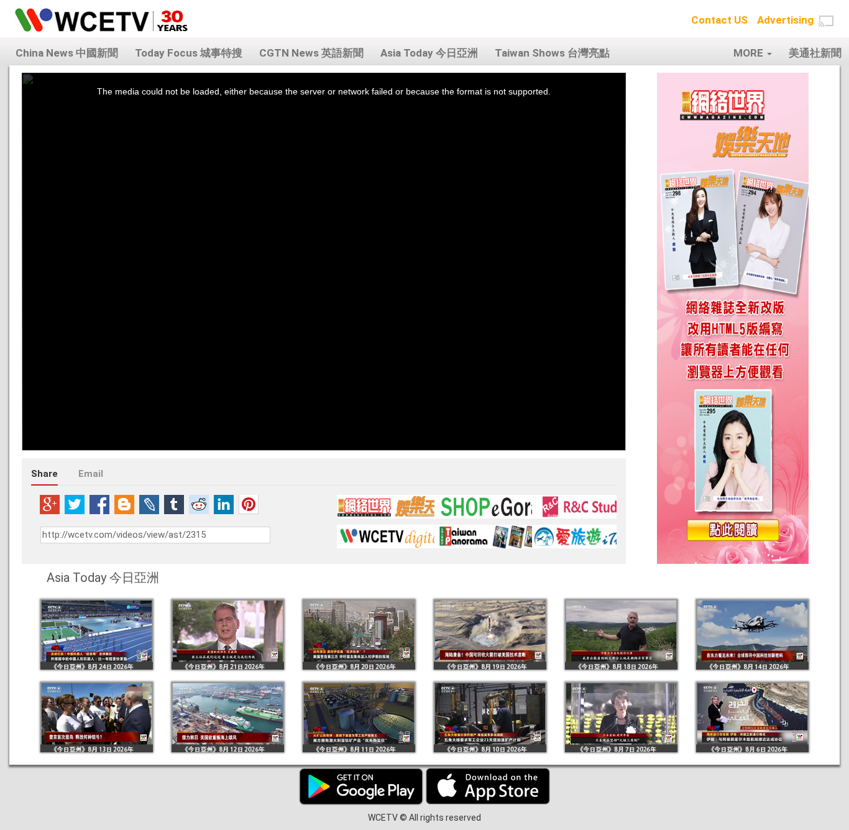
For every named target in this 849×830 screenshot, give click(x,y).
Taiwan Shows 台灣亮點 (552, 53)
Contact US (719, 20)
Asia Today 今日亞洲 (429, 53)
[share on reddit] (199, 504)
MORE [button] (749, 53)
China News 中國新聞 (67, 53)
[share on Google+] (50, 504)
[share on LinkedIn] (224, 504)
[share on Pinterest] (249, 504)
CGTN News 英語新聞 (311, 53)
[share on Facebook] (99, 504)
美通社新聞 (815, 53)
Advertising (785, 20)
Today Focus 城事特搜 (188, 53)
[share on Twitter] (75, 504)
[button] (826, 21)
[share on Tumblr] (174, 504)
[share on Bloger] (124, 504)
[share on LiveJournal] (149, 504)
